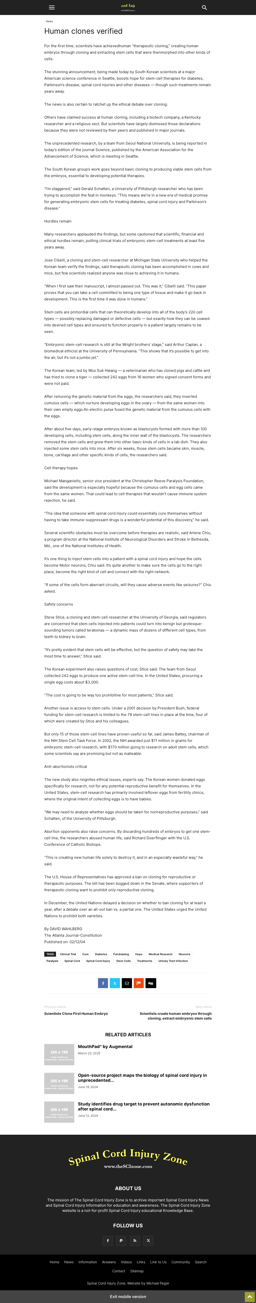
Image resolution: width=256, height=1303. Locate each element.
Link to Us (158, 1262)
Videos (126, 1262)
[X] (115, 983)
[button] (51, 7)
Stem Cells (123, 961)
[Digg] (151, 983)
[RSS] (135, 1240)
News (49, 21)
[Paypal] (121, 1240)
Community (181, 1262)
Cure (85, 954)
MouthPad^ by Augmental (105, 1046)
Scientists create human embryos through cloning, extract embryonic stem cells (176, 1015)
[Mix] (139, 983)
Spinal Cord (72, 961)
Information (87, 1262)
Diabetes (101, 954)
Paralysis (52, 961)
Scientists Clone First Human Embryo (76, 1013)
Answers (109, 1262)
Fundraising (121, 954)
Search (200, 1262)
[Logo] (128, 1173)
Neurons (184, 954)
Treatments (144, 961)
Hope (138, 954)
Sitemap (137, 1271)
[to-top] (250, 1295)
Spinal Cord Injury (98, 961)
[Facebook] (103, 983)
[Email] (127, 983)
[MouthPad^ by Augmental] (59, 1055)
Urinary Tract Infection (173, 961)
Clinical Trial (68, 954)
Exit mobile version (128, 1296)
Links (141, 1262)
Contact (118, 1271)
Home (54, 1262)
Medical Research (160, 954)
